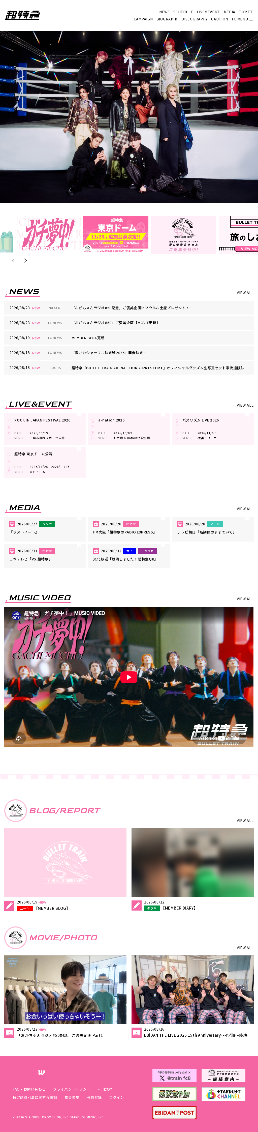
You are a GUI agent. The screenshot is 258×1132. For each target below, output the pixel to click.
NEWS (164, 11)
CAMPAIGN (143, 18)
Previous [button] (14, 261)
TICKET (246, 11)
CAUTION (219, 18)
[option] (48, 234)
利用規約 (105, 1089)
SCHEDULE (183, 11)
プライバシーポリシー (71, 1089)
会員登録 (94, 1097)
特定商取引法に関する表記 (35, 1097)
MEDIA (230, 11)
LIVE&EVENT (208, 11)
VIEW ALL (245, 292)
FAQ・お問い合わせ (29, 1089)
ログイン (116, 1097)
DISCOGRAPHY (194, 18)
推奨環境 (71, 1097)
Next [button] (24, 261)
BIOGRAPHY (167, 18)
